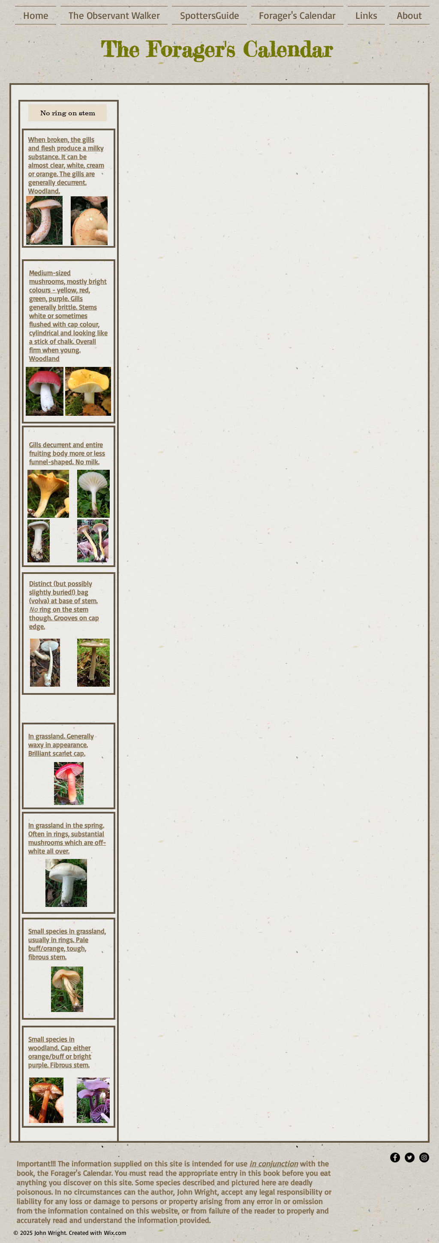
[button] (67, 112)
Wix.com (115, 1232)
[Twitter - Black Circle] (410, 1157)
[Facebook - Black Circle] (395, 1157)
